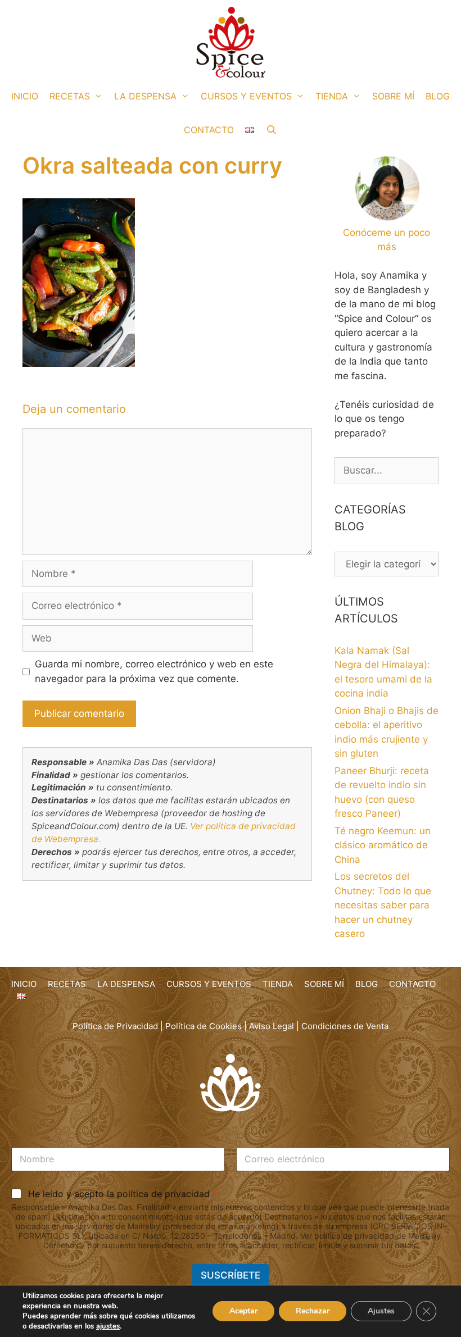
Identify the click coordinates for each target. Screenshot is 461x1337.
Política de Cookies (203, 1026)
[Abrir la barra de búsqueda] (271, 130)
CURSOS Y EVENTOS (246, 96)
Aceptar (243, 1311)
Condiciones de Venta (344, 1026)
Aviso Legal (271, 1026)
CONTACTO (209, 129)
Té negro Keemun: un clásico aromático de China (383, 845)
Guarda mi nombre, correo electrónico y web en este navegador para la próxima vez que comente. (154, 671)
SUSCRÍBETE (230, 1275)
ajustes (108, 1326)
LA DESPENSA (145, 96)
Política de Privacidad (115, 1026)
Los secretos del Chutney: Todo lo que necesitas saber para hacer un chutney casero (383, 905)
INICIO (24, 96)
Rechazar (312, 1311)
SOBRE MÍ (393, 96)
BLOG (438, 96)
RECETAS (69, 96)
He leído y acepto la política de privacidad (122, 1193)
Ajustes (381, 1311)
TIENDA (331, 96)
